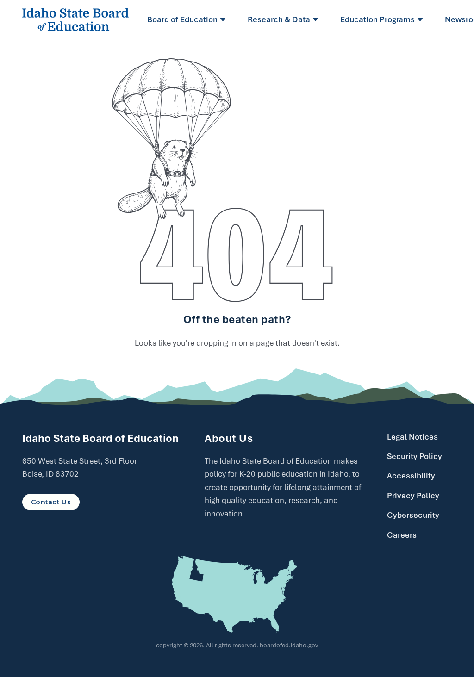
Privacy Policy (413, 496)
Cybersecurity (413, 515)
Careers (402, 535)
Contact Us (51, 502)
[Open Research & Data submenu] (317, 19)
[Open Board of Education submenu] (224, 19)
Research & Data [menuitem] (279, 19)
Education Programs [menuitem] (377, 19)
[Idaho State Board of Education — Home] (75, 19)
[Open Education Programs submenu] (421, 19)
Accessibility (411, 476)
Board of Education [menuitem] (182, 19)
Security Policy (414, 456)
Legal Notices (412, 437)
